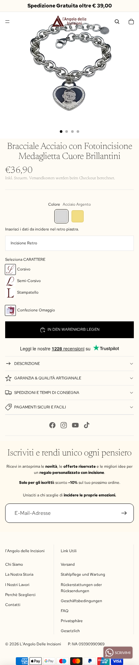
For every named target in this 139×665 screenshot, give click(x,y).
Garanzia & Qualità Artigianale (47, 378)
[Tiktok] (87, 425)
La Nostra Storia (19, 574)
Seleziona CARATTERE (25, 259)
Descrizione (27, 363)
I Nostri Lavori (17, 584)
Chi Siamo (14, 564)
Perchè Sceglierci (20, 594)
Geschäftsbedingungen (81, 600)
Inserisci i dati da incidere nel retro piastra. (42, 229)
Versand (68, 564)
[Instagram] (64, 425)
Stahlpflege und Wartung (83, 574)
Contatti (12, 604)
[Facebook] (52, 425)
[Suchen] (117, 22)
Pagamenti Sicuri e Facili (40, 407)
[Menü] (7, 21)
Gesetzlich (70, 630)
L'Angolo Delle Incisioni (40, 644)
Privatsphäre (72, 620)
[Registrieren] (124, 513)
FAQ (65, 610)
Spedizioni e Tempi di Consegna (46, 392)
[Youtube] (75, 425)
